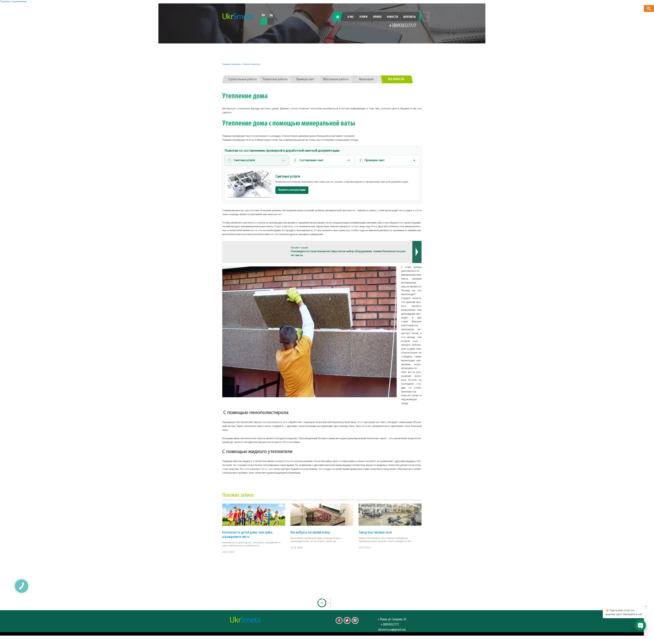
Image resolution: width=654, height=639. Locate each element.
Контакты (409, 17)
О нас (350, 17)
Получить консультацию (292, 190)
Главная (339, 17)
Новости (392, 17)
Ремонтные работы (275, 79)
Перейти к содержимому (13, 1)
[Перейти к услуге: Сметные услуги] (249, 184)
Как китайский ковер (310, 532)
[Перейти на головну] (237, 16)
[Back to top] (321, 602)
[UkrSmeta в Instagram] (355, 620)
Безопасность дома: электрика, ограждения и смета (247, 534)
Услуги (363, 17)
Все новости (396, 79)
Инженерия (366, 79)
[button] (649, 8)
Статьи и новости (251, 64)
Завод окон (375, 532)
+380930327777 (402, 25)
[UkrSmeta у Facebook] (339, 620)
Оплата (377, 17)
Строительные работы (242, 79)
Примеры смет (305, 79)
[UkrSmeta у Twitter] (347, 620)
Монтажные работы (335, 79)
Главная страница (231, 64)
